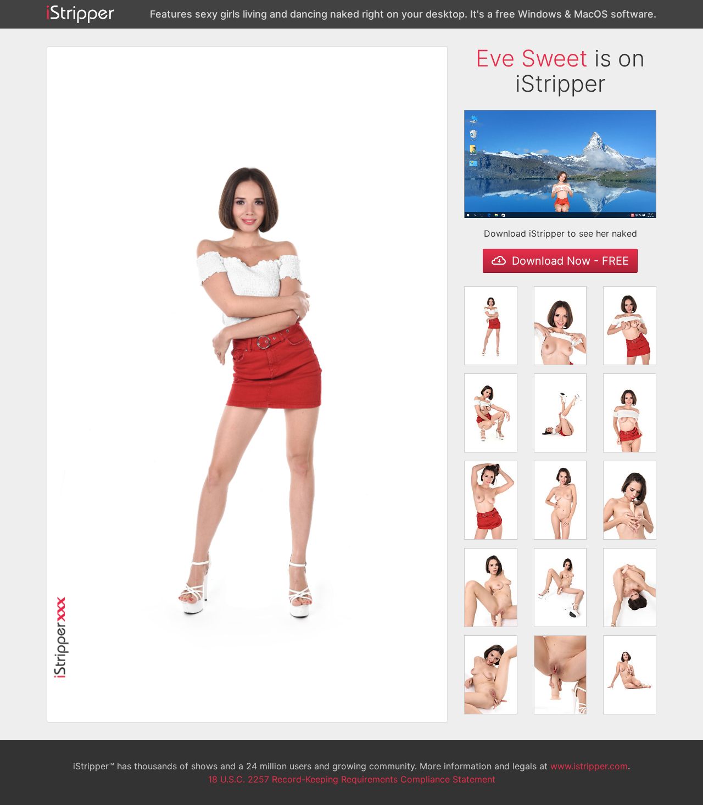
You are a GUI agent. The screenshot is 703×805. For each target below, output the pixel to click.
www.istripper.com (589, 766)
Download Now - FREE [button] (569, 260)
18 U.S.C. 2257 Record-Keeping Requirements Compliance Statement (351, 779)
